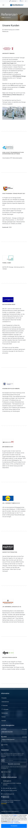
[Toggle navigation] (3, 5)
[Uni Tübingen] (8, 48)
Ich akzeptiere (14, 826)
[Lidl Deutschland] (8, 498)
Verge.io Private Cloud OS (8, 739)
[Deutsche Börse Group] (8, 299)
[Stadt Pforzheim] (8, 188)
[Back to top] (14, 689)
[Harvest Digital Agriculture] (8, 547)
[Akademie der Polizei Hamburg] (8, 383)
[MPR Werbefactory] (8, 442)
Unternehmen (5, 701)
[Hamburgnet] (17, 5)
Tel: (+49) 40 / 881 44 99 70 (9, 788)
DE (22, 1)
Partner (4, 717)
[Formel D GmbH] (8, 258)
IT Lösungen (5, 709)
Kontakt (4, 720)
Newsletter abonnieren (14, 764)
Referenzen (5, 713)
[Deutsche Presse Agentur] (8, 652)
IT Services (5, 705)
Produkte (4, 698)
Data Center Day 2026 (7, 731)
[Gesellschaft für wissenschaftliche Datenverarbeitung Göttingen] (8, 147)
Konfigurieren (17, 822)
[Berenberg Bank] (8, 601)
